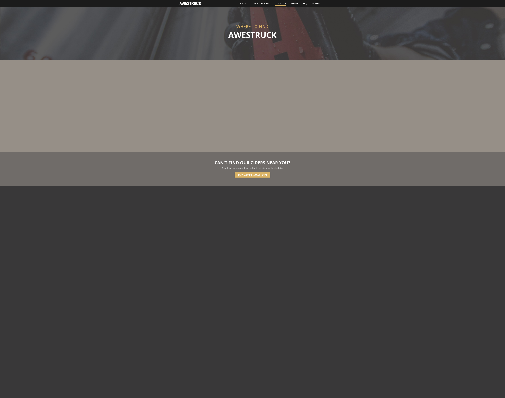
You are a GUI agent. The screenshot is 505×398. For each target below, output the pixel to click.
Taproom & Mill (261, 3)
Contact (317, 3)
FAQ (305, 3)
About (244, 3)
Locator (281, 3)
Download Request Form (252, 174)
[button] (231, 106)
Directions (297, 93)
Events (294, 3)
